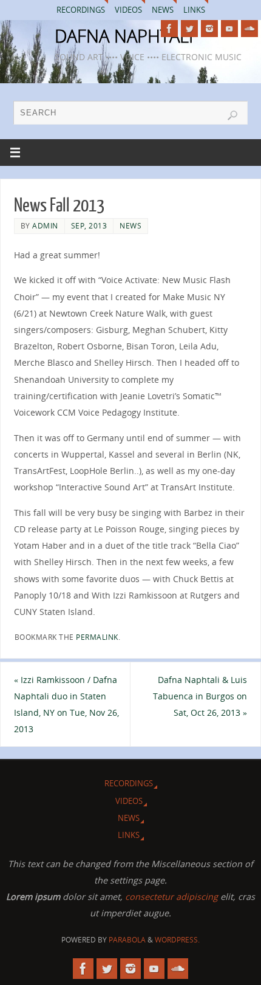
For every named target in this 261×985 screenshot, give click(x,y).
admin (45, 226)
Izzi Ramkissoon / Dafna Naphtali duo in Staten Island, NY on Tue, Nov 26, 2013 (66, 704)
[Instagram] (209, 28)
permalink (97, 637)
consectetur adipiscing (171, 896)
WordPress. (177, 940)
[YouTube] (229, 28)
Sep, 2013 (89, 226)
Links (194, 9)
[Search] (232, 115)
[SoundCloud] (249, 28)
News (163, 9)
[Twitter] (189, 28)
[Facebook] (169, 28)
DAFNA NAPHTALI (124, 36)
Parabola (127, 940)
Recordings (80, 9)
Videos (128, 9)
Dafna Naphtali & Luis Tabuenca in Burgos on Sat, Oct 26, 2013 (200, 696)
